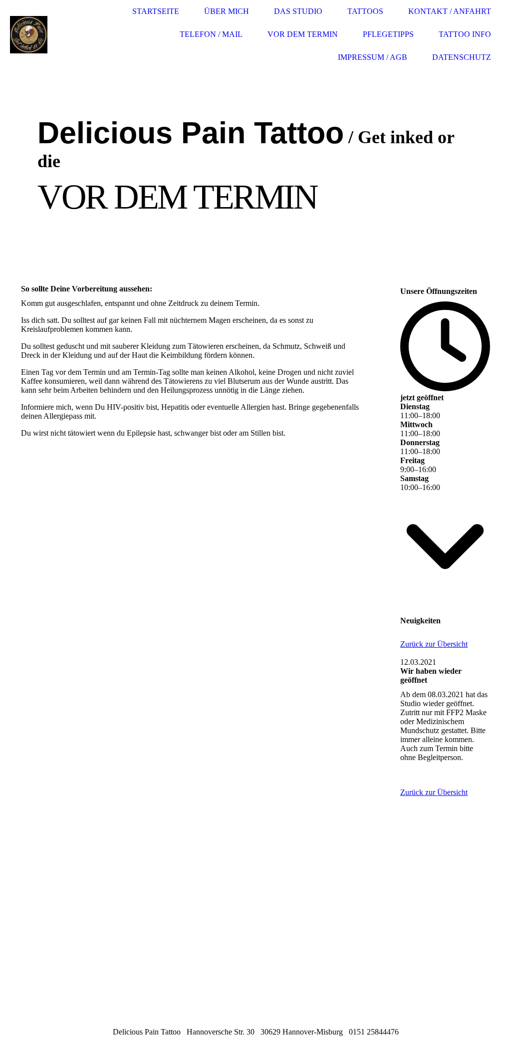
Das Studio (298, 11)
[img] (47, 34)
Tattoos (365, 11)
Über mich (226, 11)
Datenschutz (461, 57)
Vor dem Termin (302, 34)
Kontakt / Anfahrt (449, 11)
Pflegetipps (388, 34)
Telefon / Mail (211, 34)
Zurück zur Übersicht (434, 644)
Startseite (155, 11)
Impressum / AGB (372, 57)
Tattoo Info (465, 34)
